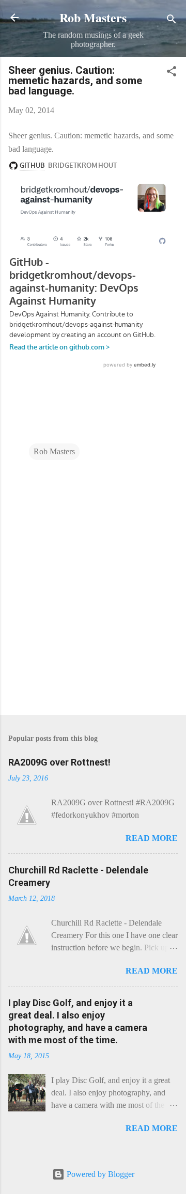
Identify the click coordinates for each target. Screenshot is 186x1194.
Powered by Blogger (99, 1174)
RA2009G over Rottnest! (59, 762)
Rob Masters (93, 17)
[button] (171, 73)
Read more (152, 838)
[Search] (171, 21)
